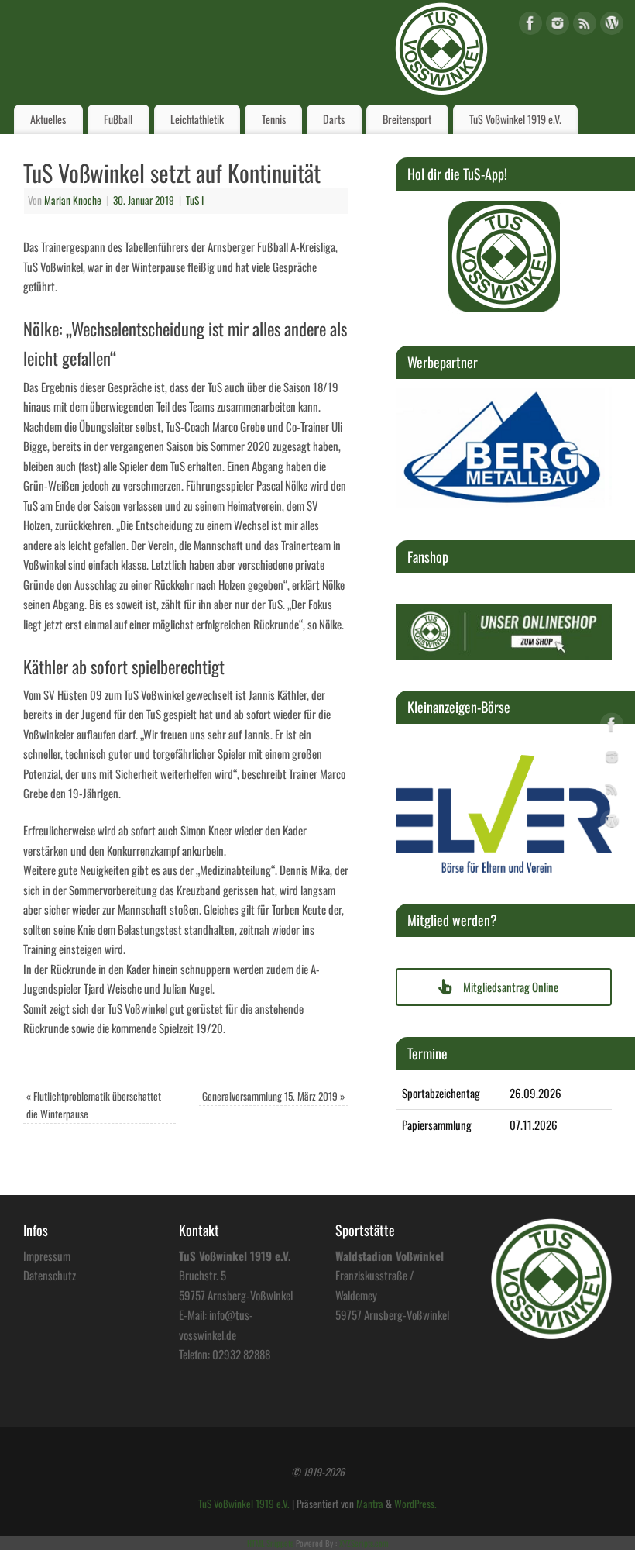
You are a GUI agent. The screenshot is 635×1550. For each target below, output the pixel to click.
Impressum (46, 1255)
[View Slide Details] (504, 256)
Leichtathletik (197, 119)
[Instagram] (557, 26)
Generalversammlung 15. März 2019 (273, 1096)
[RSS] (584, 26)
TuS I (195, 200)
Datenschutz (49, 1274)
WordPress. (415, 1503)
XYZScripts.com (363, 1543)
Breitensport (407, 119)
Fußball (118, 119)
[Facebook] (530, 26)
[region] (504, 256)
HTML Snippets (270, 1543)
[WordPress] (611, 26)
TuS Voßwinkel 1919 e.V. (515, 119)
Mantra (369, 1503)
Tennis (274, 119)
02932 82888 (241, 1353)
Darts (334, 119)
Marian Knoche (72, 200)
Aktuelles (48, 119)
